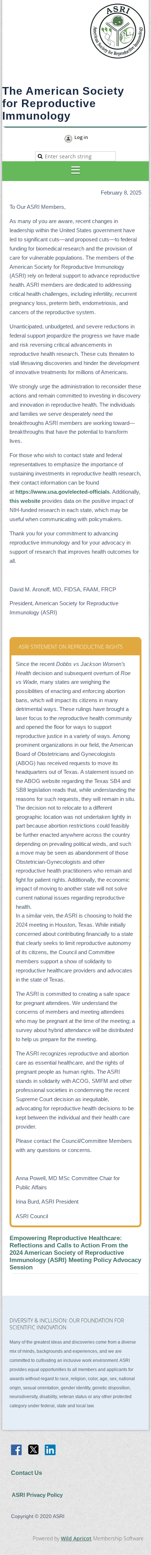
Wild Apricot (76, 1538)
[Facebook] (17, 1450)
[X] (34, 1450)
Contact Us (26, 1473)
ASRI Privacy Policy (37, 1495)
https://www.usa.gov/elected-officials (62, 492)
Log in (81, 137)
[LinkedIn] (50, 1450)
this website (25, 501)
